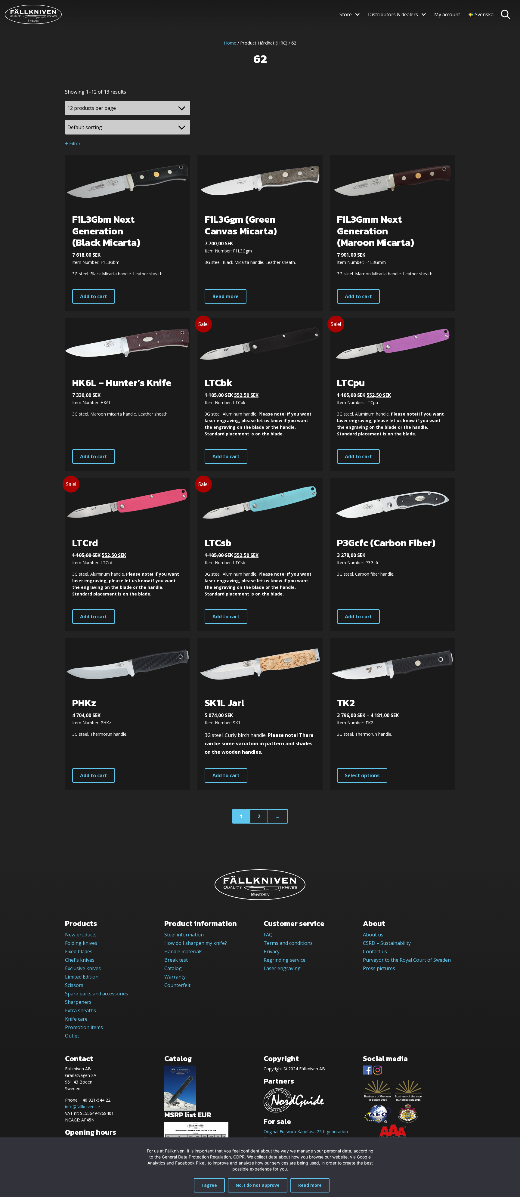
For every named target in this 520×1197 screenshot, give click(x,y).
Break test (176, 960)
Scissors (74, 985)
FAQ (268, 934)
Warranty (175, 976)
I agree (209, 1185)
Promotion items (84, 1027)
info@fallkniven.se (82, 1106)
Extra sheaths (80, 1010)
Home (230, 43)
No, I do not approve (258, 1185)
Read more (225, 296)
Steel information (184, 934)
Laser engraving (282, 968)
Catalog (173, 968)
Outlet (72, 1035)
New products (81, 934)
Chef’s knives (79, 960)
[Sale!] (260, 343)
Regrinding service (284, 960)
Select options (362, 775)
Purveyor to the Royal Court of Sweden (407, 960)
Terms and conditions (288, 943)
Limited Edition (81, 976)
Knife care (76, 1019)
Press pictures (379, 968)
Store (345, 14)
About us (373, 934)
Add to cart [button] (93, 296)
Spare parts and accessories (96, 993)
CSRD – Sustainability (387, 943)
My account (447, 14)
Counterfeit (177, 985)
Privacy (272, 951)
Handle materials (183, 951)
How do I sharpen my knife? (195, 943)
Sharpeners (78, 1002)
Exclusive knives (83, 968)
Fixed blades (78, 951)
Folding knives (81, 943)
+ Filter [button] (73, 143)
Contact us (375, 951)
